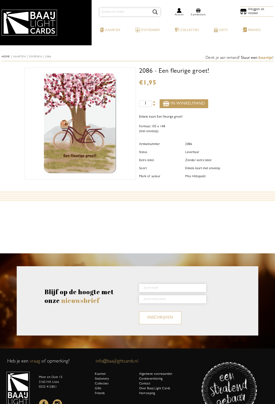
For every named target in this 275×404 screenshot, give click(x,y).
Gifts (223, 30)
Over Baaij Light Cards (154, 388)
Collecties (189, 30)
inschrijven (160, 318)
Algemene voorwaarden (155, 374)
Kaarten (112, 30)
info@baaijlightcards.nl (117, 361)
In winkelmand (187, 104)
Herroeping (147, 393)
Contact (144, 383)
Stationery (150, 30)
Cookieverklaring (151, 379)
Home (6, 57)
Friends (254, 30)
